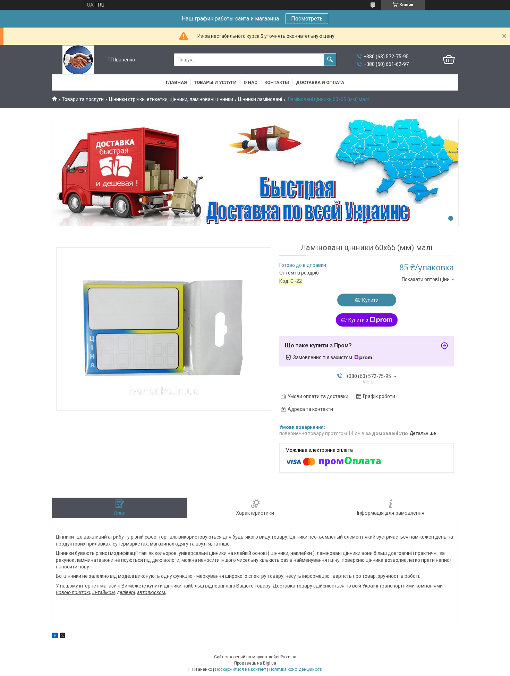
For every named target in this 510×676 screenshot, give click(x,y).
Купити (370, 300)
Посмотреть (307, 18)
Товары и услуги (215, 82)
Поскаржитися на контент (240, 669)
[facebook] (55, 636)
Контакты (276, 82)
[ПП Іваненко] (78, 60)
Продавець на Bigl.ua (255, 663)
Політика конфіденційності (295, 669)
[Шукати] (330, 60)
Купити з (358, 320)
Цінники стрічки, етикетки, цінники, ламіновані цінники (171, 99)
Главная (176, 82)
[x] (62, 636)
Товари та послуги (83, 99)
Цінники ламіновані (260, 99)
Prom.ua (288, 656)
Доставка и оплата (320, 82)
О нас (250, 82)
